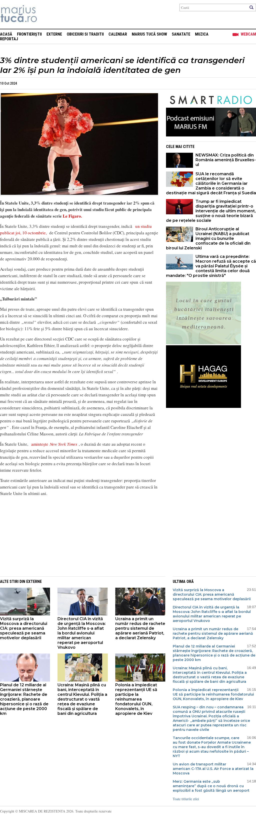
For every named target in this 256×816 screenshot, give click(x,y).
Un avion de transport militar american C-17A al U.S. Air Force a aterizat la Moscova (213, 768)
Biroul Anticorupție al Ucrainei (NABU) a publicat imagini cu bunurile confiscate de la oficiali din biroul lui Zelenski (208, 238)
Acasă (6, 34)
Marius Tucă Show (149, 34)
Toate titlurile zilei (186, 798)
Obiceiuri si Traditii (85, 34)
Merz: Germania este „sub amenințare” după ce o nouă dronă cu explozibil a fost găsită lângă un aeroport (211, 786)
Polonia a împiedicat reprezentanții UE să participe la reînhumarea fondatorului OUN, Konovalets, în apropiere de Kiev (136, 699)
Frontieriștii (29, 34)
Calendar (117, 34)
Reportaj (9, 39)
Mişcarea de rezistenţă (45, 14)
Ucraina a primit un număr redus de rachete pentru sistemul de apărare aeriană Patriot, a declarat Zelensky (140, 628)
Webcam (248, 34)
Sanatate (181, 34)
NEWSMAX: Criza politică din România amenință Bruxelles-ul (226, 160)
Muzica (201, 34)
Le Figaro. (72, 216)
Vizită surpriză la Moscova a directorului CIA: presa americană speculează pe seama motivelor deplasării (23, 628)
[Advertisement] (76, 536)
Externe (54, 34)
